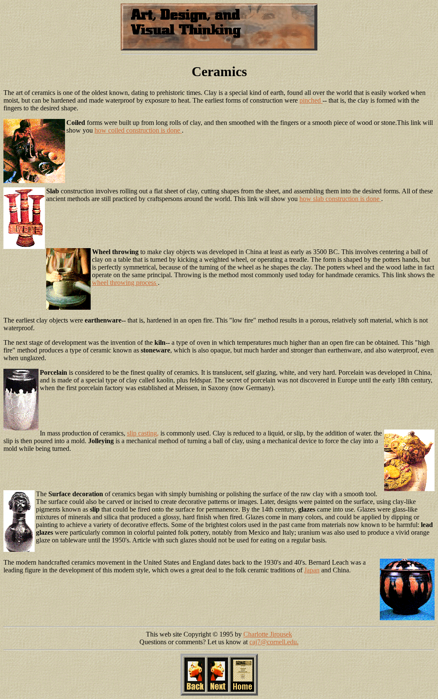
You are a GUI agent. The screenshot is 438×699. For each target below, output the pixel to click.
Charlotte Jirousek (267, 634)
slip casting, (143, 433)
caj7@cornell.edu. (274, 642)
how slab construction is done (340, 198)
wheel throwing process (125, 282)
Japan (312, 570)
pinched (311, 100)
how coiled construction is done (138, 130)
